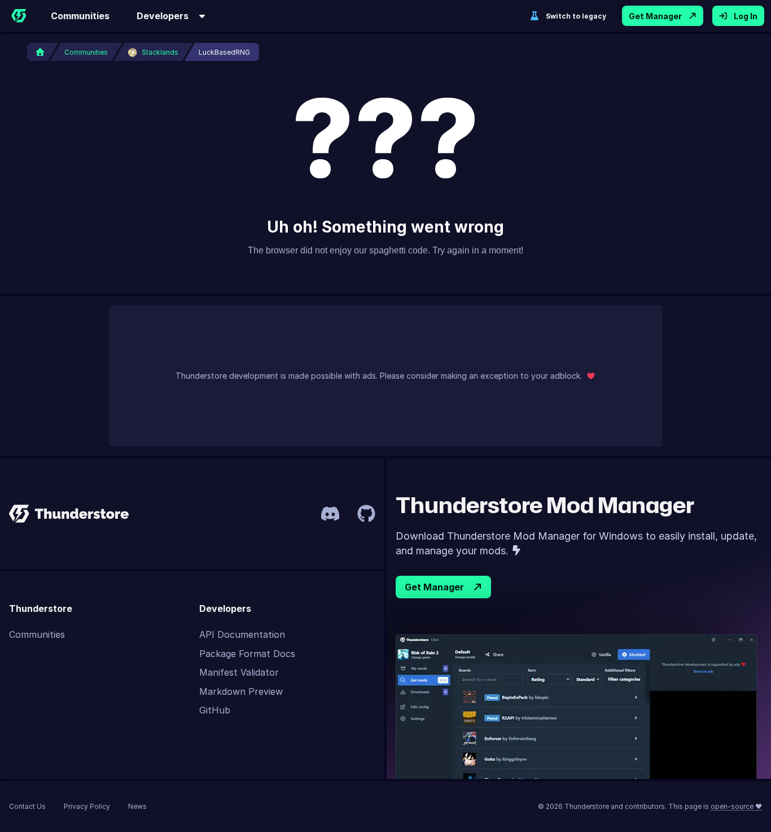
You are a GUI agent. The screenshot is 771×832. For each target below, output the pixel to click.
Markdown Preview (241, 691)
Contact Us (27, 806)
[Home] (18, 16)
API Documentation (242, 634)
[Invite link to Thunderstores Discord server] (330, 514)
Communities (80, 15)
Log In (745, 16)
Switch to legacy (576, 16)
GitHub (214, 710)
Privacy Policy (87, 806)
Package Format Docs (247, 653)
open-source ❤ (736, 806)
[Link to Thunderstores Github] (366, 514)
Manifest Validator (239, 672)
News (137, 806)
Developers (163, 15)
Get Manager (655, 16)
